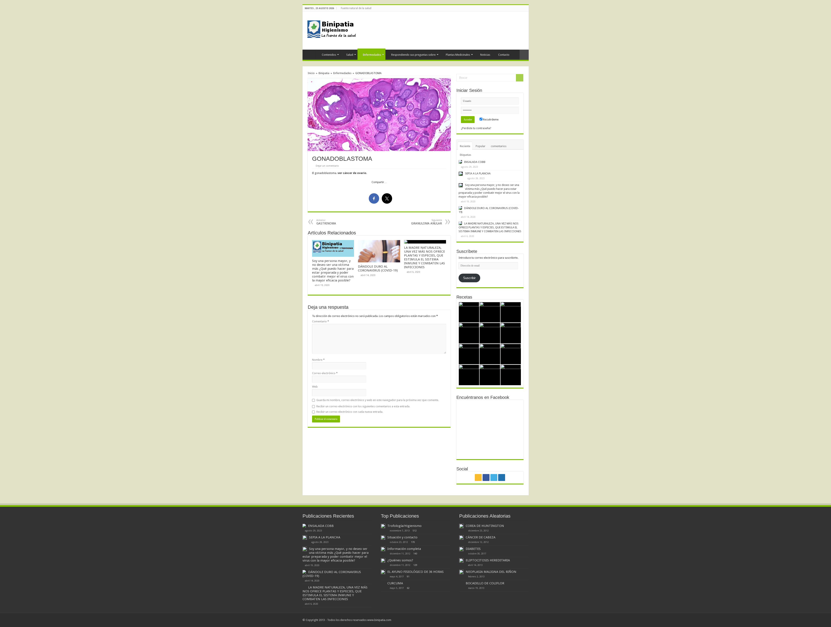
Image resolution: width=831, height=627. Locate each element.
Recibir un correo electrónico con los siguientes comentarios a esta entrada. (363, 406)
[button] (379, 114)
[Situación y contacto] (383, 537)
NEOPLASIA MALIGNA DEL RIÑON (491, 572)
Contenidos (329, 54)
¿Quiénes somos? (400, 560)
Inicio (310, 54)
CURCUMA (395, 583)
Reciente (465, 146)
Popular (480, 146)
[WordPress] (526, 8)
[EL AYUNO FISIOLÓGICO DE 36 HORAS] (383, 572)
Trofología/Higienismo (404, 526)
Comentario (320, 321)
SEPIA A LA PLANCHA (478, 173)
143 (415, 553)
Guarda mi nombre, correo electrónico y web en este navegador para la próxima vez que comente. (377, 400)
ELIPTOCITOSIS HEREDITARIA (488, 560)
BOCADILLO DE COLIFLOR (485, 583)
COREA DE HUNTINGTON (485, 526)
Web (315, 386)
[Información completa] (383, 549)
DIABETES (473, 549)
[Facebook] (518, 8)
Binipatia (324, 73)
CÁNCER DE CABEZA (480, 537)
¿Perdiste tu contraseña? (476, 128)
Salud (349, 54)
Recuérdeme (490, 119)
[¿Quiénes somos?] (383, 560)
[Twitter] (522, 8)
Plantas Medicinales (458, 54)
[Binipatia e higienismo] (333, 30)
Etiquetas (465, 154)
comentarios (498, 146)
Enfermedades (372, 54)
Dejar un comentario (327, 165)
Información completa (404, 549)
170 (413, 542)
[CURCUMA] (383, 583)
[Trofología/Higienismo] (383, 526)
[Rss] (514, 8)
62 (408, 588)
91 (408, 576)
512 (415, 530)
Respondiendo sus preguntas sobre (413, 54)
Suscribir (469, 278)
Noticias (485, 54)
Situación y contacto (402, 537)
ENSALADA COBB (474, 162)
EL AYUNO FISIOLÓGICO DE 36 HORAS (415, 572)
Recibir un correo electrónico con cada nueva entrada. (349, 411)
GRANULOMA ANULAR (426, 222)
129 (415, 565)
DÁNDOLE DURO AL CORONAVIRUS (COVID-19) (378, 268)
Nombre (318, 359)
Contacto (503, 54)
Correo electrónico (325, 373)
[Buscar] (519, 77)
